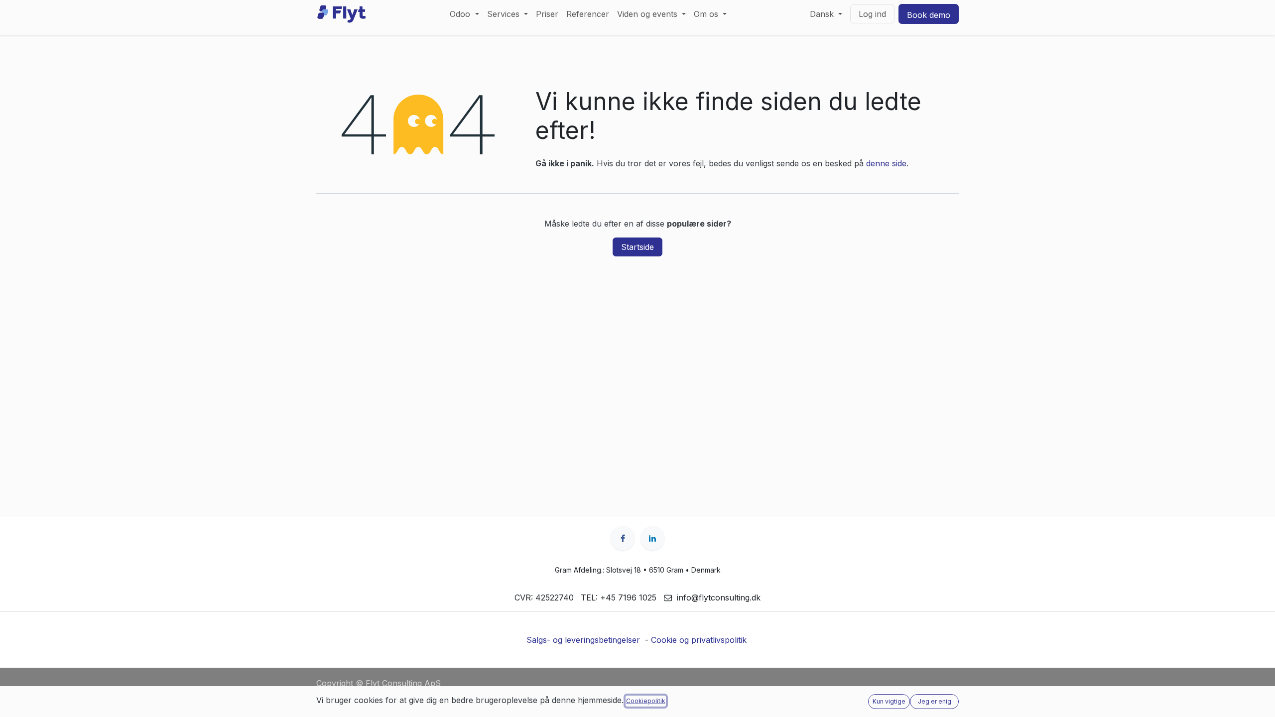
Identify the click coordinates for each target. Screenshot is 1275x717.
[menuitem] (464, 14)
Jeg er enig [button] (934, 701)
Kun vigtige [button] (889, 701)
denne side (886, 163)
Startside (637, 247)
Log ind (872, 14)
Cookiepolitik (645, 701)
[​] (623, 538)
